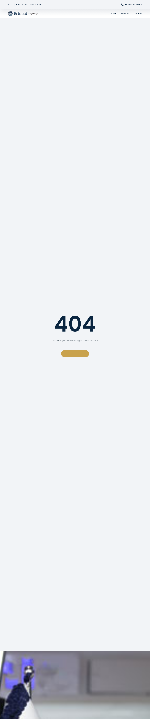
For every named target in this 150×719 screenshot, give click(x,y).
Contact (138, 13)
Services (125, 13)
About (113, 13)
